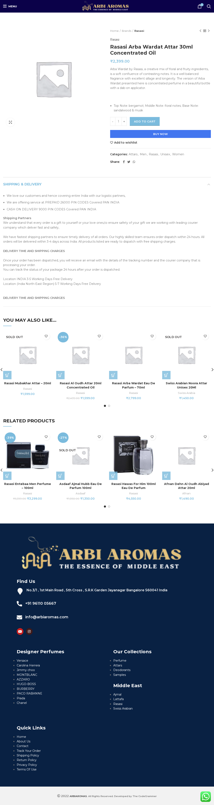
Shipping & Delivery (22, 184)
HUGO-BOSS (26, 684)
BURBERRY (25, 689)
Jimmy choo (26, 670)
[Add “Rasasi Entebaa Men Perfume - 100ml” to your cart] (7, 476)
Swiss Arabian (123, 708)
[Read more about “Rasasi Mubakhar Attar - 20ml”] (7, 375)
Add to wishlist (125, 142)
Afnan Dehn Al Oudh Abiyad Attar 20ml (186, 486)
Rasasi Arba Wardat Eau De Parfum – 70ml (133, 385)
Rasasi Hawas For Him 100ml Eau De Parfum (133, 486)
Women (178, 154)
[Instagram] (29, 631)
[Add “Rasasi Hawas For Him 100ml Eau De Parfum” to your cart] (113, 476)
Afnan (186, 493)
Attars (133, 154)
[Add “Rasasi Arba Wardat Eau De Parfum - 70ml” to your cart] (113, 375)
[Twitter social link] (128, 162)
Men (143, 154)
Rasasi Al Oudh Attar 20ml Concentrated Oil (80, 385)
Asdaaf (80, 493)
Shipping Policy (28, 755)
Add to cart (144, 121)
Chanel (22, 703)
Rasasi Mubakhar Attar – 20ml (27, 383)
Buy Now (160, 134)
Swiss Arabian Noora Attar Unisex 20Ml (186, 385)
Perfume (119, 660)
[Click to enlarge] (10, 122)
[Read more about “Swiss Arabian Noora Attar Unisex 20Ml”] (166, 375)
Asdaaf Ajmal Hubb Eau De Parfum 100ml (80, 486)
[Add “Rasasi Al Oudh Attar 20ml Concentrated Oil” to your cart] (60, 375)
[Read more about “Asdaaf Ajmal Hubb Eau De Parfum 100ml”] (60, 476)
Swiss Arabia (186, 393)
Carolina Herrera (28, 665)
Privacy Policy (27, 765)
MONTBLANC (27, 675)
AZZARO (23, 679)
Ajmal (117, 694)
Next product (209, 31)
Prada (21, 698)
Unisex (165, 154)
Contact (22, 746)
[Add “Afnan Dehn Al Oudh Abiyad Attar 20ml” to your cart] (166, 476)
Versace (22, 660)
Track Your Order (29, 751)
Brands (126, 30)
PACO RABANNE (29, 693)
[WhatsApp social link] (133, 162)
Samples (119, 675)
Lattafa (118, 699)
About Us (23, 741)
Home (114, 30)
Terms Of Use (27, 769)
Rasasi (139, 30)
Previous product (200, 31)
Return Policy (27, 760)
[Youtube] (20, 631)
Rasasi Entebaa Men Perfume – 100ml (27, 486)
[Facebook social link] (124, 162)
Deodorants (121, 670)
